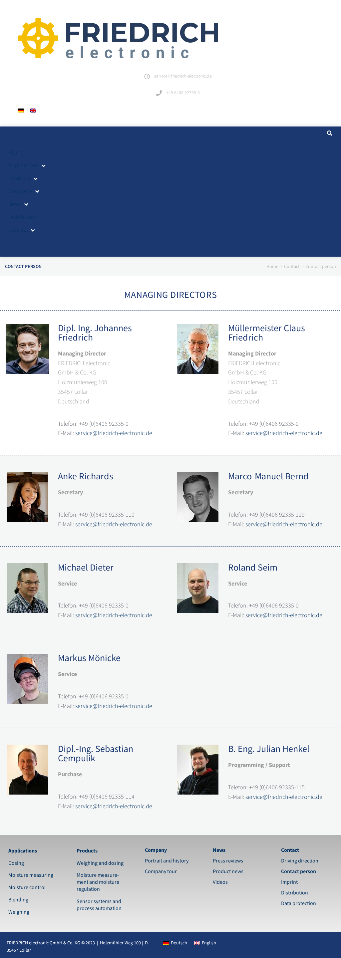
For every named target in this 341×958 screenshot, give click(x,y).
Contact (292, 267)
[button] (27, 165)
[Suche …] (329, 133)
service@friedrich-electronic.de (113, 433)
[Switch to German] (20, 111)
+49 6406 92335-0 (183, 93)
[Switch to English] (33, 111)
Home (272, 267)
